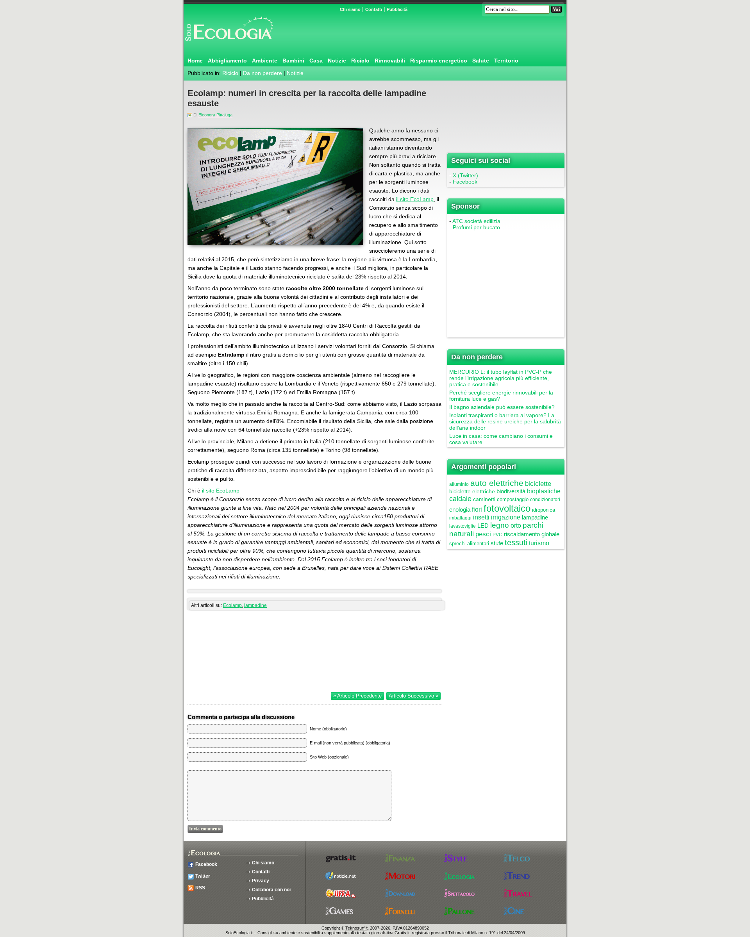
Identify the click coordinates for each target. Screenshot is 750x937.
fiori (477, 509)
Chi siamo (350, 9)
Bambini (293, 60)
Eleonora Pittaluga (215, 114)
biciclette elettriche (472, 491)
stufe (497, 543)
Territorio (506, 60)
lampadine (255, 605)
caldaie (460, 499)
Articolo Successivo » (413, 696)
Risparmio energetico (438, 60)
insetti (481, 517)
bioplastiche (544, 491)
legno (499, 525)
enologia (459, 509)
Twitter (202, 876)
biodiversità (510, 491)
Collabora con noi (271, 889)
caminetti (484, 499)
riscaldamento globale (531, 534)
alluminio (459, 484)
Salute (480, 60)
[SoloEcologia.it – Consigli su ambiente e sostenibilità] (228, 44)
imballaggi (460, 518)
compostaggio (513, 499)
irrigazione (505, 517)
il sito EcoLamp (415, 199)
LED (483, 525)
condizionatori (545, 499)
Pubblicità (397, 9)
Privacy (260, 880)
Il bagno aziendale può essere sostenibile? (502, 407)
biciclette (538, 483)
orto (516, 525)
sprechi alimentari (469, 543)
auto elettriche (496, 482)
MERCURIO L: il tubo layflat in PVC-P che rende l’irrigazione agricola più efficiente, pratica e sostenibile (500, 378)
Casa (316, 60)
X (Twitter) (465, 175)
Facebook (465, 181)
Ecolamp (232, 605)
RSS (200, 888)
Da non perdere (262, 73)
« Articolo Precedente (357, 696)
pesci (483, 534)
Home (195, 60)
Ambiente (264, 60)
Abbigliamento (227, 60)
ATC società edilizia (476, 221)
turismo (539, 543)
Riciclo (360, 60)
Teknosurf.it (356, 928)
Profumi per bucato (476, 227)
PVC (497, 534)
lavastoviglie (462, 526)
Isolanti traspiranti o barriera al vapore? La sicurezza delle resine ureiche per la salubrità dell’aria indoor (505, 421)
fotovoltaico (507, 508)
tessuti (516, 542)
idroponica (543, 510)
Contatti (373, 9)
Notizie (337, 60)
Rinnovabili (390, 60)
